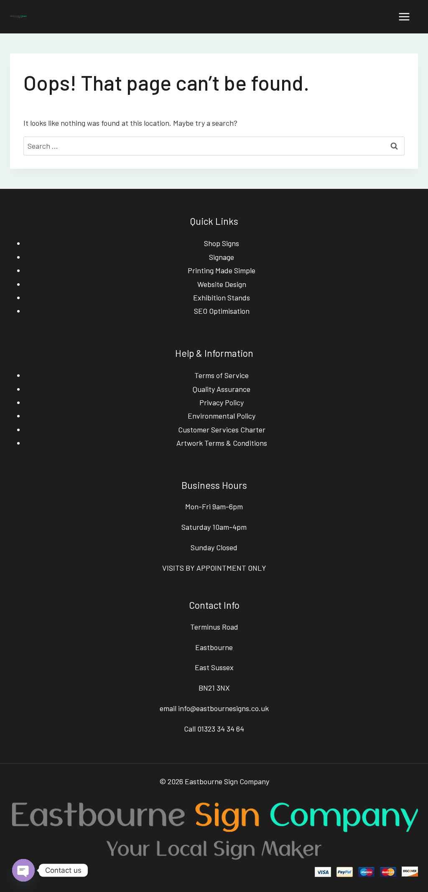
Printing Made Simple (221, 270)
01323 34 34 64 (220, 728)
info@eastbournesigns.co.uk (223, 708)
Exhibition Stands (221, 297)
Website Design (221, 284)
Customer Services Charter (221, 429)
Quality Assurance (221, 389)
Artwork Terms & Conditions (221, 442)
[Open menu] (404, 16)
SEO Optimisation (222, 310)
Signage (221, 257)
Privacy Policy (221, 402)
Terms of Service (221, 375)
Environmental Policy (221, 415)
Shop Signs (221, 243)
